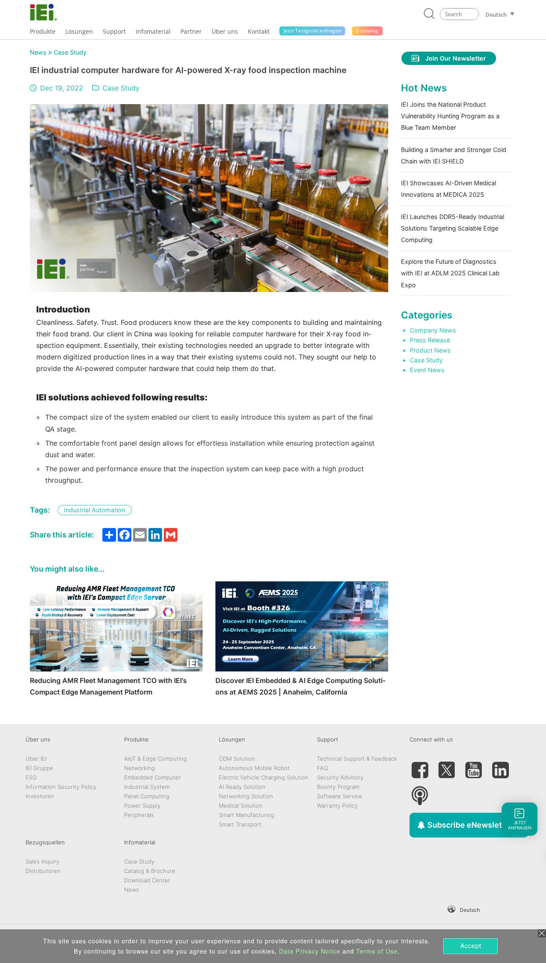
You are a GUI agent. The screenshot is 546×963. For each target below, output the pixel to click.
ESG (31, 777)
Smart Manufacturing (246, 814)
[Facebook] (420, 766)
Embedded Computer (152, 777)
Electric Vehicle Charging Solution (263, 777)
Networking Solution (246, 796)
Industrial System (147, 786)
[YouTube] (473, 766)
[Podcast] (420, 792)
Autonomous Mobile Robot (254, 768)
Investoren (40, 796)
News (38, 52)
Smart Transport (240, 824)
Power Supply (142, 805)
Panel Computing (146, 796)
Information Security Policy (61, 786)
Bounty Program (338, 786)
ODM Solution (237, 758)
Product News (430, 350)
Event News (427, 370)
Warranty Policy (337, 805)
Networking (139, 768)
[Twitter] (446, 766)
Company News (433, 330)
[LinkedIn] (500, 766)
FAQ (322, 768)
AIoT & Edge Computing (155, 758)
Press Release (430, 340)
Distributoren (43, 870)
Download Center (147, 880)
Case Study (70, 52)
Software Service (339, 796)
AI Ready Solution (242, 786)
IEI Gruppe (39, 768)
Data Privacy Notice (309, 951)
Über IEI (36, 758)
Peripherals (139, 814)
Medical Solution (240, 805)
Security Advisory (340, 777)
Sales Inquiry (42, 861)
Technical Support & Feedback (357, 758)
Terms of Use (377, 951)
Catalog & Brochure (149, 870)
